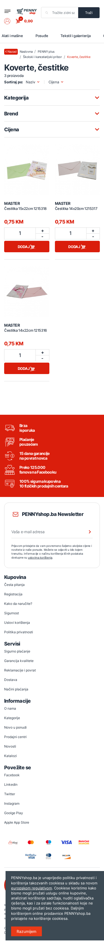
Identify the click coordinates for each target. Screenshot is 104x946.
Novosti (10, 746)
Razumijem (26, 931)
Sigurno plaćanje (17, 651)
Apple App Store (16, 822)
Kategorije (12, 718)
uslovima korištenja (40, 557)
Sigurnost (11, 613)
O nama (10, 708)
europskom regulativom (31, 888)
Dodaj (24, 246)
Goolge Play (13, 813)
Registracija (13, 594)
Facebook (12, 775)
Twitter (9, 794)
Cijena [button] (54, 82)
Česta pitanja (14, 585)
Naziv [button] (30, 82)
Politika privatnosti (18, 632)
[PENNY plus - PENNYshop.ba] (26, 11)
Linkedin (10, 784)
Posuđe (41, 35)
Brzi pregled (26, 166)
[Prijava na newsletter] (86, 531)
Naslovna (26, 52)
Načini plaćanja (16, 689)
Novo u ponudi (15, 727)
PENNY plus (46, 52)
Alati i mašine (12, 35)
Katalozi (10, 756)
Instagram (11, 803)
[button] (10, 21)
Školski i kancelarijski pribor (42, 57)
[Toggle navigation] (7, 11)
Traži (89, 13)
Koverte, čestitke (78, 57)
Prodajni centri (15, 737)
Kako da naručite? (18, 603)
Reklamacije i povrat (20, 670)
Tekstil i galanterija (75, 35)
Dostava (10, 680)
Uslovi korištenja (17, 622)
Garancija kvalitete (19, 661)
